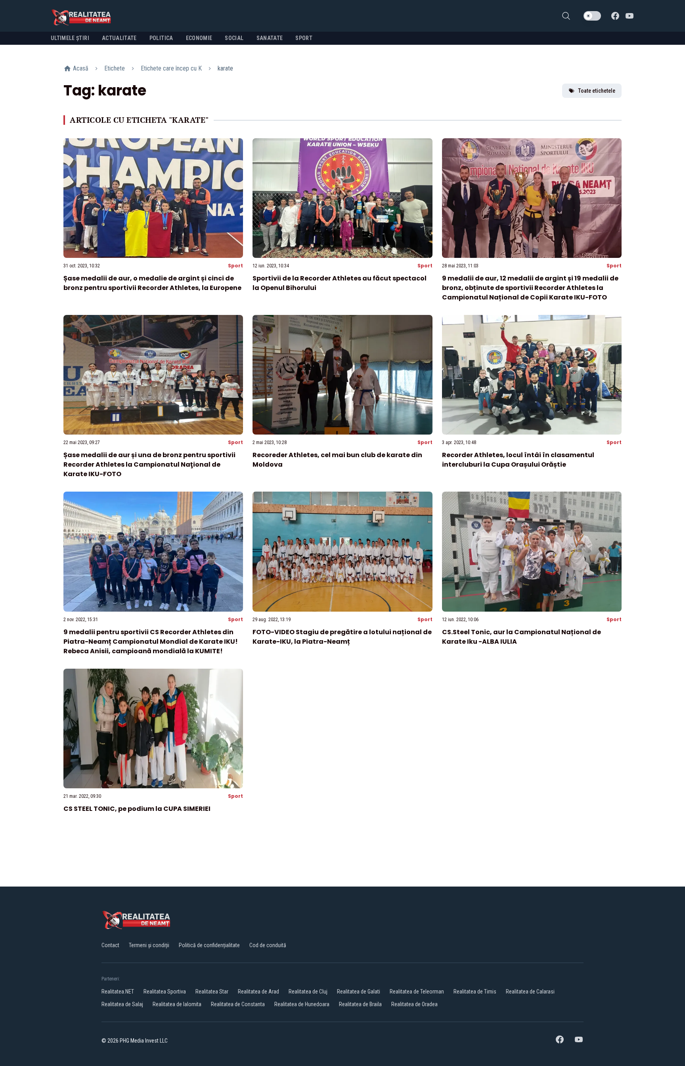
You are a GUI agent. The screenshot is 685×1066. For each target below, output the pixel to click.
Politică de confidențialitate (209, 945)
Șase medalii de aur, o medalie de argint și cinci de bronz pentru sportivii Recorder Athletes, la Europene (152, 283)
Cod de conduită (267, 945)
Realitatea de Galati (358, 991)
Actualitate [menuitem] (119, 38)
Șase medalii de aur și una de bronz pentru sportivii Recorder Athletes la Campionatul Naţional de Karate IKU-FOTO (149, 464)
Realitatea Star (211, 991)
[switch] (592, 16)
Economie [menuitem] (199, 38)
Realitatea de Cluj (308, 991)
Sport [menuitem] (303, 38)
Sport (235, 265)
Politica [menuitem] (161, 38)
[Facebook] (615, 16)
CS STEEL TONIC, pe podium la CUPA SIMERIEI (136, 808)
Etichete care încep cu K (171, 68)
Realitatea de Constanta (238, 1004)
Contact (110, 945)
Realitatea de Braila (360, 1004)
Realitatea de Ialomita (177, 1004)
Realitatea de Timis (474, 991)
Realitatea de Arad (258, 991)
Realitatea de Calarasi (530, 991)
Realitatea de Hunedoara (301, 1004)
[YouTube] (629, 16)
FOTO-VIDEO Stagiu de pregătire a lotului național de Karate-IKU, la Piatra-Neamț (342, 636)
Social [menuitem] (234, 38)
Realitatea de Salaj (122, 1004)
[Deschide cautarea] (566, 16)
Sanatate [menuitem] (269, 38)
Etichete (114, 68)
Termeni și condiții (149, 945)
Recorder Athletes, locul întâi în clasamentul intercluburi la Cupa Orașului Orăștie (518, 459)
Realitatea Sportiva (165, 991)
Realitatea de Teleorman (417, 991)
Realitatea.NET (117, 991)
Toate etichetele (596, 91)
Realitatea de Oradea (414, 1004)
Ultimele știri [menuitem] (70, 38)
